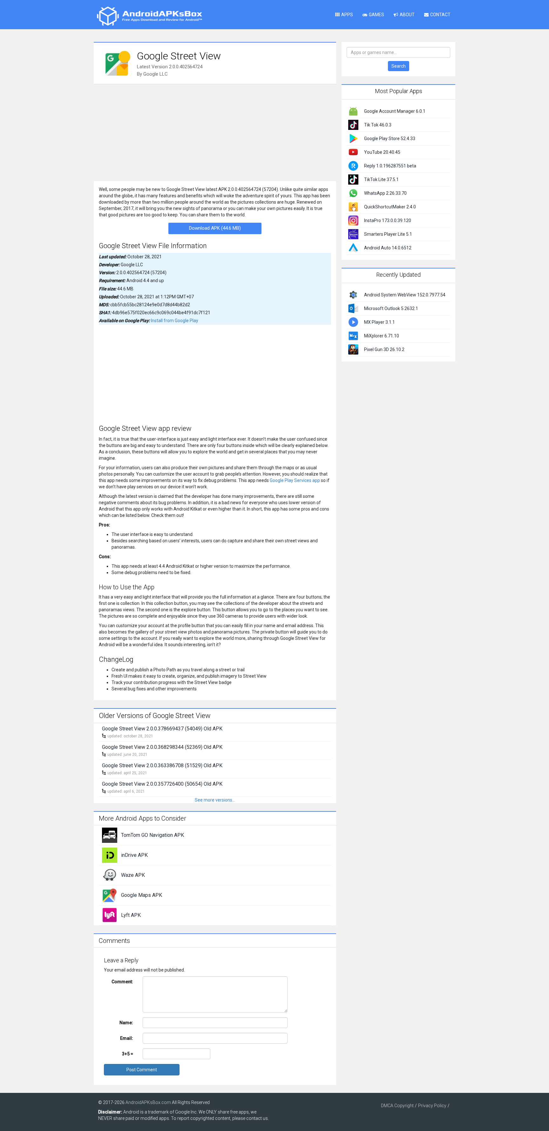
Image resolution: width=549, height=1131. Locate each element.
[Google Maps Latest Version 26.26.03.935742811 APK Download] (109, 894)
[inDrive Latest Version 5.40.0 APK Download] (109, 854)
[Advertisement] (215, 131)
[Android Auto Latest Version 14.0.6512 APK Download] (353, 247)
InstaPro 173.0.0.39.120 (387, 220)
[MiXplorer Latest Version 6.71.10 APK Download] (353, 335)
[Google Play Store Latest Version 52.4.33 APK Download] (353, 138)
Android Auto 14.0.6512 (387, 247)
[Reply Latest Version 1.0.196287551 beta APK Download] (353, 165)
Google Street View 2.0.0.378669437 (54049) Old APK (162, 729)
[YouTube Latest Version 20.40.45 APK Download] (353, 151)
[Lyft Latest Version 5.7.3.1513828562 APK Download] (109, 915)
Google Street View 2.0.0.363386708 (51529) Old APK (162, 765)
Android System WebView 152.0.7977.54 (404, 294)
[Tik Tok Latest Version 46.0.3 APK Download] (353, 124)
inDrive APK (134, 855)
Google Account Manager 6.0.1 (394, 111)
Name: (126, 1022)
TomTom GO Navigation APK (152, 835)
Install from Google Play (174, 320)
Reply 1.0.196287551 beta (390, 165)
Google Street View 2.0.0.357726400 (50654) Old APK (162, 784)
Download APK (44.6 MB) (215, 228)
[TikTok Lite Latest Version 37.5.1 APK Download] (353, 179)
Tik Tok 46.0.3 (377, 124)
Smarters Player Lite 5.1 (388, 234)
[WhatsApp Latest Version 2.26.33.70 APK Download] (353, 192)
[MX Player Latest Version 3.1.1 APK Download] (353, 321)
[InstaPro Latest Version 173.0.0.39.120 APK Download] (353, 220)
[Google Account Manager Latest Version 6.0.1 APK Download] (353, 110)
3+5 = (127, 1053)
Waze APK (133, 875)
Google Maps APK (141, 895)
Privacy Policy (432, 1105)
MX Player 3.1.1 (379, 322)
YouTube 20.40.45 (382, 152)
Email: (126, 1038)
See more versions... (215, 800)
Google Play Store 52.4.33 (389, 138)
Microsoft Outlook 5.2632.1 (391, 308)
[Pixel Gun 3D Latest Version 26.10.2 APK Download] (353, 348)
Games (376, 14)
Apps (347, 14)
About (407, 14)
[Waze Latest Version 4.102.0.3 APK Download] (109, 874)
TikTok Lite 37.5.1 (381, 179)
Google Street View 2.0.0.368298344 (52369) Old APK (162, 747)
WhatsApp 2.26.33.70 (385, 193)
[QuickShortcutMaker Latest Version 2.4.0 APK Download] (353, 206)
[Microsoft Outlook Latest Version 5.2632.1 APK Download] (353, 307)
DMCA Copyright (397, 1105)
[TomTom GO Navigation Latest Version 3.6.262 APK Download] (109, 834)
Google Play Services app (295, 480)
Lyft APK (131, 915)
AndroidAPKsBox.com (148, 1102)
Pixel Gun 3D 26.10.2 (384, 349)
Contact (440, 14)
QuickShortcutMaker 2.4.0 (390, 206)
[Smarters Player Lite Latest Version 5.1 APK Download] (353, 233)
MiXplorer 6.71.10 (381, 335)
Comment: (122, 981)
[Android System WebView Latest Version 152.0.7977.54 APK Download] (353, 294)
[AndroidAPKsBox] (149, 15)
